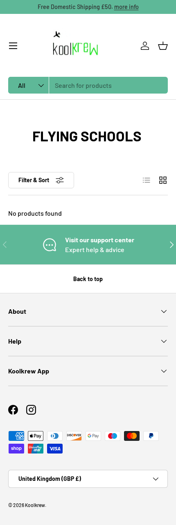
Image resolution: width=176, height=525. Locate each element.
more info (126, 6)
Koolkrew (35, 505)
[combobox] (88, 85)
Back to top (88, 278)
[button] (163, 46)
